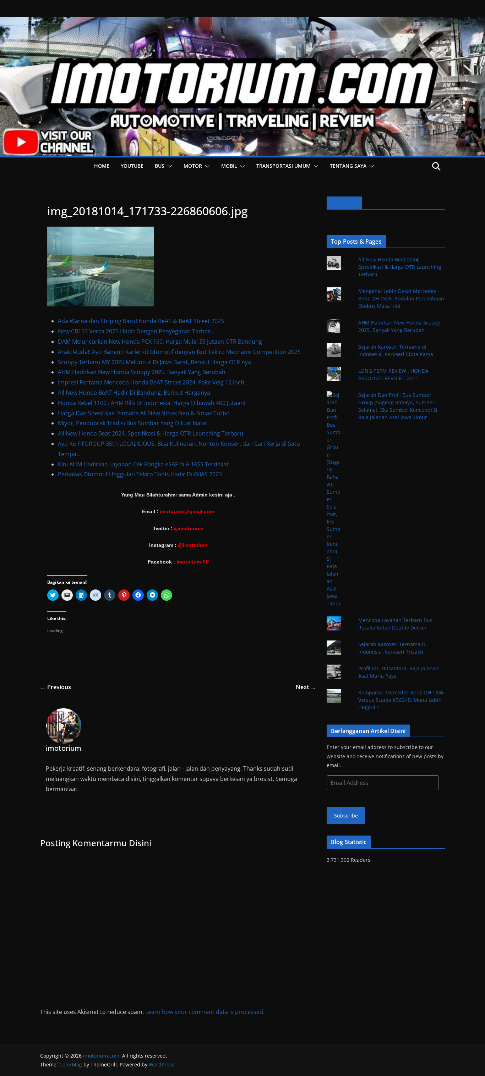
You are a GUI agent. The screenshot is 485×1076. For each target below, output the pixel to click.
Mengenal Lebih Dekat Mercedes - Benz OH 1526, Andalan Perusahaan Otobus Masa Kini (401, 298)
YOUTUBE (132, 165)
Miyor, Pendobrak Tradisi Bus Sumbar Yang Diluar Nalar (132, 423)
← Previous (55, 687)
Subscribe (346, 815)
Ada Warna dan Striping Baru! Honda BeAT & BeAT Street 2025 (141, 321)
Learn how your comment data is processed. (205, 1012)
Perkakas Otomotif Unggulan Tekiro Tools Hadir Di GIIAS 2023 (140, 474)
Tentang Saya (348, 165)
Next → (306, 687)
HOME (101, 165)
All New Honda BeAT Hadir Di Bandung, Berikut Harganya (134, 392)
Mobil (229, 165)
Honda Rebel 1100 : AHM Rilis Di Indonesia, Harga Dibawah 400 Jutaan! (151, 403)
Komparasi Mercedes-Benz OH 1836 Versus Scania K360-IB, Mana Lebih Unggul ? (401, 700)
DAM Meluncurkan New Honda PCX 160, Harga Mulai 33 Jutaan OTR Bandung (160, 341)
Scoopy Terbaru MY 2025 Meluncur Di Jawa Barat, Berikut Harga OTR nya (154, 362)
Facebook (344, 203)
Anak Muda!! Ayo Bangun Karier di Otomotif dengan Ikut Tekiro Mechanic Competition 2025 (179, 352)
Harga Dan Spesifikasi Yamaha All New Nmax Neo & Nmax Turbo (144, 413)
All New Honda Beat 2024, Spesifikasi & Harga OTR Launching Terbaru (150, 433)
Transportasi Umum (283, 165)
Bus (159, 165)
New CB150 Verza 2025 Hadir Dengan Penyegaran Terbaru (136, 331)
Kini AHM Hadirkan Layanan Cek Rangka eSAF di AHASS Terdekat (143, 464)
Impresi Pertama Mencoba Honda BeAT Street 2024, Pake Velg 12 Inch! (152, 382)
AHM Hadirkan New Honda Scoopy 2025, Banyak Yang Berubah (141, 372)
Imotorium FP (192, 562)
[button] (168, 166)
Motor (193, 165)
